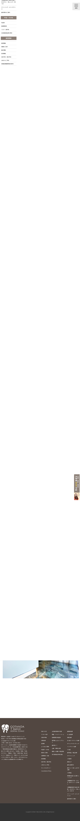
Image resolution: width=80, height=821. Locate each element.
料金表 (3, 22)
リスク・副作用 (5, 29)
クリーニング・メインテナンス (8, 8)
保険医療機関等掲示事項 (7, 64)
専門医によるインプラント (58, 741)
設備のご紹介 (4, 46)
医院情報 (3, 43)
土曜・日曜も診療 (56, 748)
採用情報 (3, 53)
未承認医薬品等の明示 (6, 33)
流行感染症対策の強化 (57, 754)
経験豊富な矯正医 (56, 737)
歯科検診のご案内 (5, 12)
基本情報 (3, 50)
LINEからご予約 (5, 60)
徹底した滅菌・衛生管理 (58, 751)
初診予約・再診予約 (6, 57)
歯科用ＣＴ (54, 745)
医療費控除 (4, 26)
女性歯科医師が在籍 (57, 731)
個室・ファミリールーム (58, 734)
